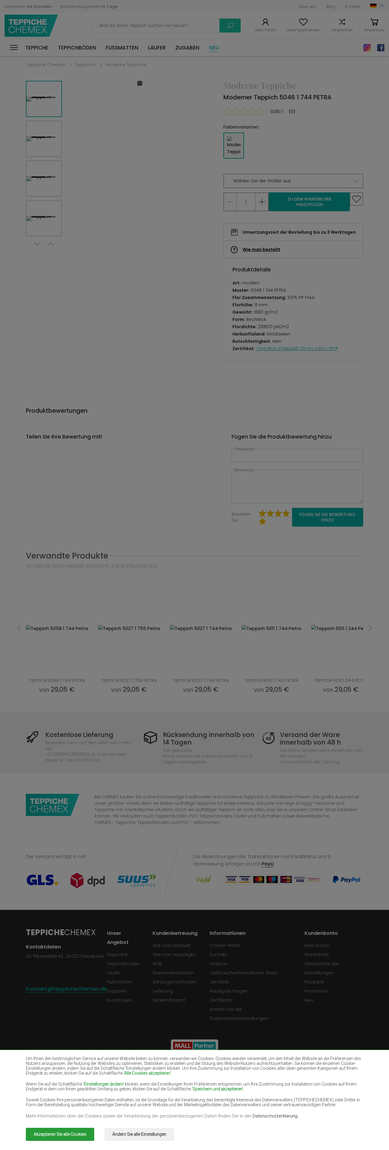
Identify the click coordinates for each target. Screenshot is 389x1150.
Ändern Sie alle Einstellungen (139, 1134)
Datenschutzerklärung (276, 1116)
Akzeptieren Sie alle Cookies (60, 1134)
